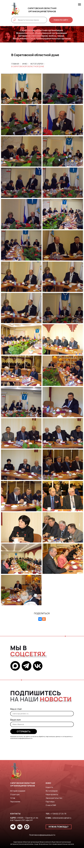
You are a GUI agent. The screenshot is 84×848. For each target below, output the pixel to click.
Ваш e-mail (16, 709)
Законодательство (54, 798)
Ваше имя (15, 719)
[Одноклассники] (44, 619)
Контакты (15, 814)
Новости (49, 787)
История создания (17, 791)
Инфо (24, 64)
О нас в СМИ (51, 805)
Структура (14, 794)
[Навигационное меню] (79, 4)
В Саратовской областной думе (27, 66)
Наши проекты (52, 794)
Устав (12, 798)
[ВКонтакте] (40, 619)
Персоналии (15, 801)
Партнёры (50, 801)
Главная (15, 64)
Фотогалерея (36, 64)
